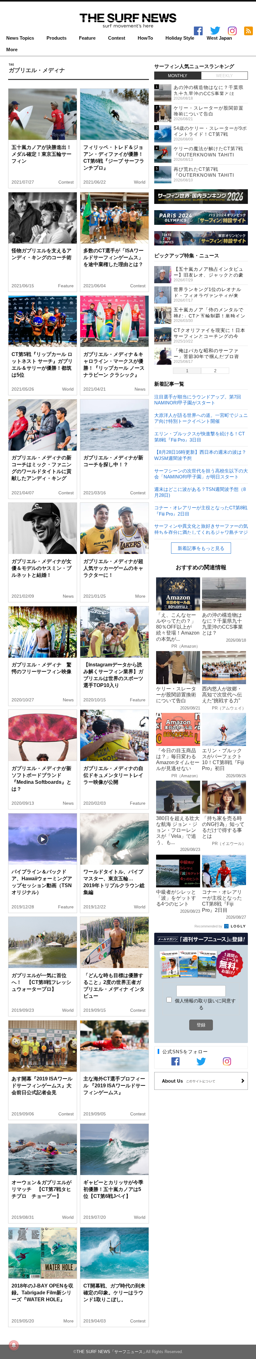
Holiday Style (179, 38)
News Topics (20, 38)
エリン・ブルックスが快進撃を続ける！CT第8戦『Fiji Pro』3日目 (199, 436)
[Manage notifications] (14, 1345)
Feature (87, 38)
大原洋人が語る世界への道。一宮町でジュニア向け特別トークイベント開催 (201, 418)
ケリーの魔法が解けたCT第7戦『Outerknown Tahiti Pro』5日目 (208, 154)
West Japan (219, 38)
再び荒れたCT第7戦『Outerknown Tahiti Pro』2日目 (204, 175)
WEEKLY (224, 75)
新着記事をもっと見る (201, 548)
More (11, 49)
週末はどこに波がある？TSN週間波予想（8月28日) (200, 492)
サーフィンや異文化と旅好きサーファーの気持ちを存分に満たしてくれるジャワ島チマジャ (201, 528)
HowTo (145, 38)
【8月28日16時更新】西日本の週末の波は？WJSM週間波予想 (200, 454)
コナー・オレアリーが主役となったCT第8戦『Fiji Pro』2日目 (200, 510)
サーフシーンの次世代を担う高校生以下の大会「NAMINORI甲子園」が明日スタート (201, 473)
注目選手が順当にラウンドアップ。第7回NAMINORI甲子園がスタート (197, 399)
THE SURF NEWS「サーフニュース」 (111, 1351)
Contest (116, 38)
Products (56, 38)
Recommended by (208, 926)
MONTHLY (177, 75)
